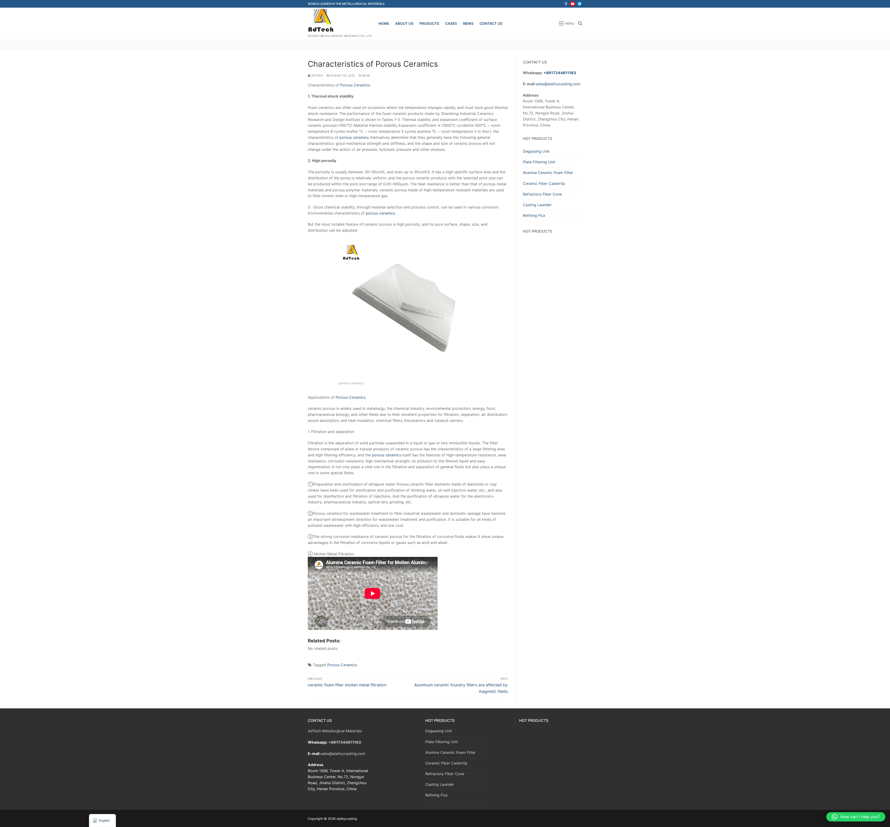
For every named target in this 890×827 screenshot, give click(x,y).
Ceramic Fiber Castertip (544, 183)
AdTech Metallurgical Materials (335, 731)
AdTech (317, 75)
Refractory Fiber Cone (542, 194)
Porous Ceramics (355, 85)
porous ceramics (354, 137)
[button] (855, 816)
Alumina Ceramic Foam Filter (548, 172)
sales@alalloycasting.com (557, 84)
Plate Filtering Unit (539, 162)
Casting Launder (537, 204)
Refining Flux (534, 215)
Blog (366, 75)
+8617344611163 (560, 72)
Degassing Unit (536, 151)
